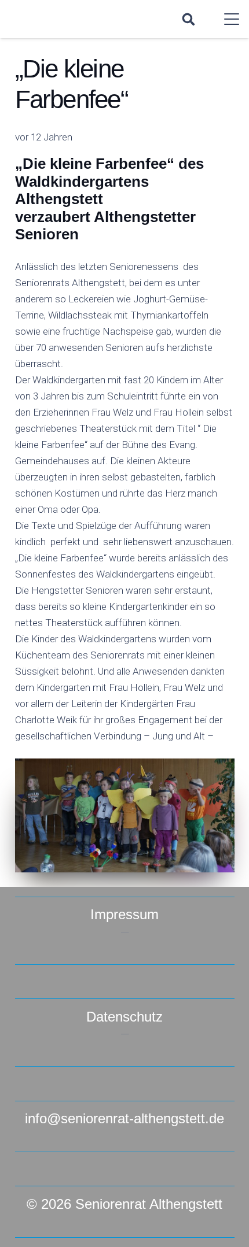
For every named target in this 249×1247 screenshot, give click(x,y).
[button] (188, 19)
